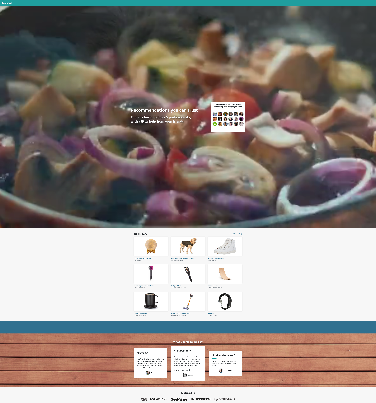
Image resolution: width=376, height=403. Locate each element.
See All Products (235, 234)
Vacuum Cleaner (180, 315)
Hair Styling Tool (180, 288)
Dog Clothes (178, 260)
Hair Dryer (141, 288)
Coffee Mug (142, 315)
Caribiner (214, 315)
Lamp (139, 260)
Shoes (214, 260)
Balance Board (217, 288)
